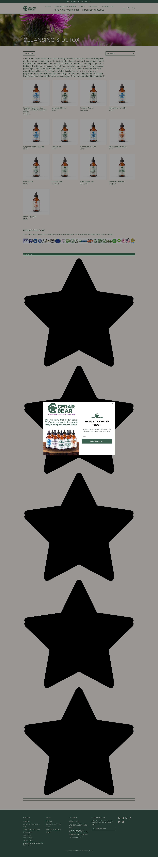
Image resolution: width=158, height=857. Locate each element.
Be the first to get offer (96, 441)
